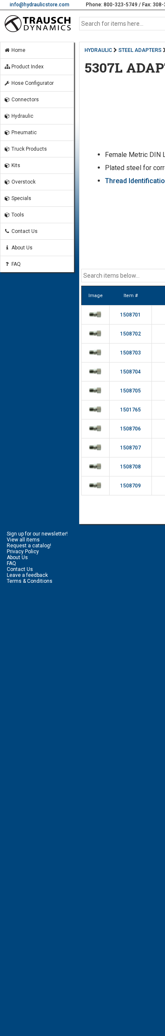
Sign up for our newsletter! (37, 534)
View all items (23, 540)
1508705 (130, 391)
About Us (21, 248)
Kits (15, 165)
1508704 (130, 372)
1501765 (130, 410)
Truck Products (28, 149)
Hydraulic (21, 116)
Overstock (23, 182)
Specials (20, 198)
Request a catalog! (29, 546)
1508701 (130, 315)
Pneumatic (23, 132)
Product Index (27, 67)
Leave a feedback (27, 575)
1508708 (130, 467)
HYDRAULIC (98, 50)
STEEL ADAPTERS (140, 50)
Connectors (24, 100)
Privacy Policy (23, 552)
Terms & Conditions (29, 581)
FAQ (15, 264)
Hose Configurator (32, 83)
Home (17, 50)
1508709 (130, 486)
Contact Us (24, 231)
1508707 (130, 448)
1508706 (130, 429)
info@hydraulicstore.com (39, 5)
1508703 (130, 353)
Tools (17, 215)
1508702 (130, 334)
